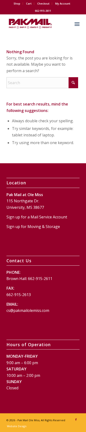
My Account (62, 3)
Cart (29, 3)
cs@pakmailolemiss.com (27, 310)
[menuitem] (17, 3)
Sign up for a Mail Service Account (36, 217)
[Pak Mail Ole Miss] (35, 23)
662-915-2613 (18, 294)
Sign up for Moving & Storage (33, 226)
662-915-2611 (40, 278)
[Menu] (77, 23)
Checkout (43, 3)
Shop (17, 3)
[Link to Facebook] (76, 419)
